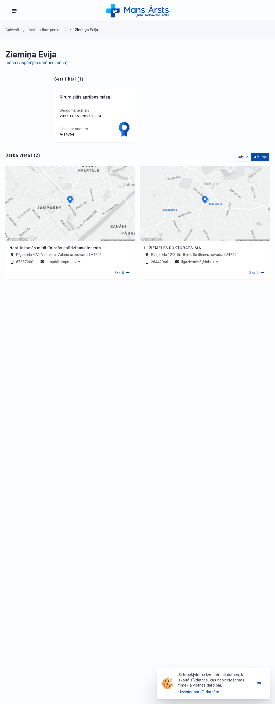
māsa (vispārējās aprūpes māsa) (36, 62)
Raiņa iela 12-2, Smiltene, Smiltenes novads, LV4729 (194, 254)
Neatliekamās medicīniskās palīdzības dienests (55, 248)
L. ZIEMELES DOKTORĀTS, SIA (172, 248)
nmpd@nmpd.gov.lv (63, 262)
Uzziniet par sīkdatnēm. (199, 692)
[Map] (70, 203)
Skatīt (119, 272)
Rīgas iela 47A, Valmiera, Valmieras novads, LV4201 (59, 254)
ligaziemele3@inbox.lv (199, 262)
